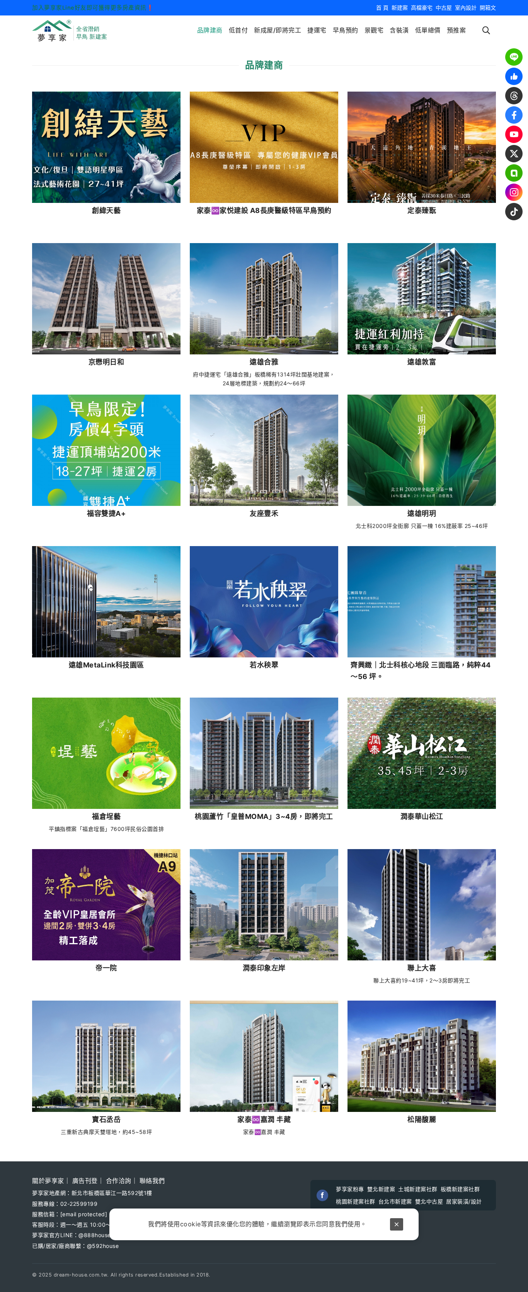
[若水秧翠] (264, 601)
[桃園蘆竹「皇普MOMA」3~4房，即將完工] (264, 753)
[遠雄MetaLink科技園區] (106, 601)
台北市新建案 (395, 1201)
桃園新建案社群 (355, 1201)
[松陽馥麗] (421, 1056)
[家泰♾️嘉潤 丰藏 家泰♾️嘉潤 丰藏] (264, 1056)
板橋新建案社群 (460, 1189)
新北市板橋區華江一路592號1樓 (112, 1193)
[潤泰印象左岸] (264, 904)
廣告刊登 (85, 1181)
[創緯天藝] (106, 147)
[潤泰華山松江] (421, 753)
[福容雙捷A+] (106, 450)
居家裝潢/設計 (464, 1201)
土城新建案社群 (418, 1189)
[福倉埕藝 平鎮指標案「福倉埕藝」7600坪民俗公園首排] (106, 753)
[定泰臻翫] (421, 147)
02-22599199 (79, 1203)
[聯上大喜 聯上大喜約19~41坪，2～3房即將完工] (421, 904)
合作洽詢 (118, 1181)
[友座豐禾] (264, 450)
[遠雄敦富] (421, 298)
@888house (94, 1235)
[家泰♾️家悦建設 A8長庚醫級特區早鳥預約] (264, 147)
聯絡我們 (152, 1181)
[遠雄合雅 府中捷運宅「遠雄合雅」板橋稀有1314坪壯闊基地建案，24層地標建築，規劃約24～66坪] (264, 298)
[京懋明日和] (106, 298)
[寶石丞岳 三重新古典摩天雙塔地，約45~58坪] (106, 1056)
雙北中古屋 (429, 1201)
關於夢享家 (48, 1181)
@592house (103, 1246)
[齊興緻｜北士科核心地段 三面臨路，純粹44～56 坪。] (421, 601)
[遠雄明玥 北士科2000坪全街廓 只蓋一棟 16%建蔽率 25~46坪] (421, 450)
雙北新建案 (381, 1189)
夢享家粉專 (350, 1189)
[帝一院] (106, 904)
